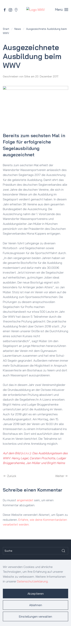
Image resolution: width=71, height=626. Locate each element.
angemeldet (25, 500)
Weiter (59, 476)
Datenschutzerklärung (32, 581)
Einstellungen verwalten (35, 616)
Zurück (11, 476)
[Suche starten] (63, 550)
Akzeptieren (35, 593)
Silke (27, 76)
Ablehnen (35, 605)
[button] (61, 9)
